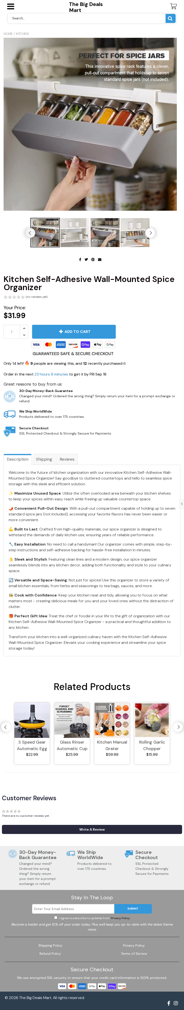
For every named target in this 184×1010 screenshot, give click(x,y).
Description (18, 459)
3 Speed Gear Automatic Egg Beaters (32, 745)
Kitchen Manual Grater (112, 745)
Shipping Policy (50, 945)
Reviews (67, 459)
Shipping (44, 459)
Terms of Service (134, 953)
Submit (132, 909)
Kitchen (22, 34)
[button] (26, 297)
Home (8, 34)
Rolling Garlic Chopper (152, 745)
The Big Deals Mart (86, 7)
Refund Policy (50, 953)
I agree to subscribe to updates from (94, 918)
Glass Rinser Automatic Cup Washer (72, 745)
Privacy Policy (120, 918)
